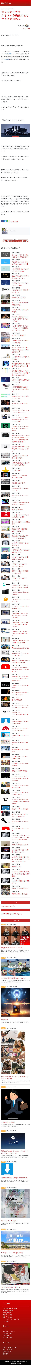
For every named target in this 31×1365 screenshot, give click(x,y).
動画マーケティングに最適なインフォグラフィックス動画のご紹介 (20, 679)
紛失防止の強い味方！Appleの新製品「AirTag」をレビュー (21, 449)
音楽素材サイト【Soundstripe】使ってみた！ (20, 714)
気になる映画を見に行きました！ (11, 1287)
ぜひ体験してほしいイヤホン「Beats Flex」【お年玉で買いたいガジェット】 (21, 373)
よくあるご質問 (7, 1350)
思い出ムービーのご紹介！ (9, 1221)
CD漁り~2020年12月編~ (20, 771)
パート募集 (6, 1335)
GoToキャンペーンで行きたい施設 (12, 1253)
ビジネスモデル (8, 54)
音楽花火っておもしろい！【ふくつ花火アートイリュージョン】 (20, 319)
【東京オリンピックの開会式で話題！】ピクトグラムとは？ (20, 428)
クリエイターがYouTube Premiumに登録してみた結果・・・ (20, 669)
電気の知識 (4, 1020)
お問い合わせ (7, 1352)
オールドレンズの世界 (19, 297)
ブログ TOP (15, 920)
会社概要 (5, 1354)
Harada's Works (8, 1311)
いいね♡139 (26, 28)
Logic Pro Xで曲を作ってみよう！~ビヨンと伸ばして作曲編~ (20, 874)
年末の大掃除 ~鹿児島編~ (20, 894)
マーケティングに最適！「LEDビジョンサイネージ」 (19, 634)
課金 (8, 59)
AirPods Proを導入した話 (20, 845)
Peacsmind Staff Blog (10, 1308)
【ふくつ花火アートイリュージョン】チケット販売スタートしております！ (20, 328)
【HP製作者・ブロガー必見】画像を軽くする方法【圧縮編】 (20, 615)
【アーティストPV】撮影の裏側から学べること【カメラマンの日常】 (20, 419)
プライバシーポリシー (9, 1347)
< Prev (15, 902)
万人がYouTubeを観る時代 (20, 648)
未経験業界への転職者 (8, 1122)
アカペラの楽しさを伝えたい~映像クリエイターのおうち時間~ (20, 801)
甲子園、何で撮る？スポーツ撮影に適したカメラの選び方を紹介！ (20, 350)
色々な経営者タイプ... (8, 906)
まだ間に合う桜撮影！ (19, 335)
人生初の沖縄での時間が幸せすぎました (13, 978)
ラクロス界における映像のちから (11, 914)
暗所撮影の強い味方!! (18, 483)
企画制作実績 (7, 1313)
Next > (15, 910)
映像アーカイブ (7, 1315)
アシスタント (7, 1321)
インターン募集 (7, 1337)
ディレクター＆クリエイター (12, 1319)
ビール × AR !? (16, 470)
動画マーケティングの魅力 (20, 809)
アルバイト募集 (7, 1333)
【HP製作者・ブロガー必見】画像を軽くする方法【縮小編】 (20, 624)
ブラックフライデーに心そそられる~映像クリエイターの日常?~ (20, 778)
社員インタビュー (8, 1317)
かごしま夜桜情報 (17, 509)
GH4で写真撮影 (17, 700)
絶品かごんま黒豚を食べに (20, 888)
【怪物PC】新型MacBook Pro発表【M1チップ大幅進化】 (20, 389)
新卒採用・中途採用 (9, 1331)
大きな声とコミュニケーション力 (11, 948)
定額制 (5, 59)
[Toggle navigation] (28, 3)
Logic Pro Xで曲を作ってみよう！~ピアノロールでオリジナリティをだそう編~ (20, 837)
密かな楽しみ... (16, 866)
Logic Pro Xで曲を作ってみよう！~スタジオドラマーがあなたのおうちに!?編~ (20, 859)
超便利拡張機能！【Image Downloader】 (14, 1178)
